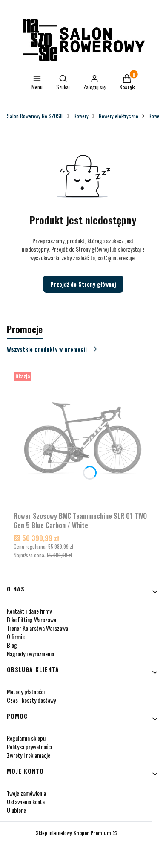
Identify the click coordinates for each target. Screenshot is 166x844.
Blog (12, 644)
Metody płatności (26, 691)
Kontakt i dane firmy (29, 610)
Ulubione (16, 810)
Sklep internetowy (73, 832)
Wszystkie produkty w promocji (47, 348)
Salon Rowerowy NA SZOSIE (35, 115)
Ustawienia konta (26, 801)
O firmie (16, 636)
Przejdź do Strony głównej (83, 283)
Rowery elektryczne (118, 115)
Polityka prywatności (29, 746)
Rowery (81, 115)
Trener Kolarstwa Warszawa (37, 627)
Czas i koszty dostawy (31, 700)
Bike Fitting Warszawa (31, 619)
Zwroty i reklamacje (28, 755)
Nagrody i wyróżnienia (30, 653)
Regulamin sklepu (26, 737)
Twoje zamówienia (26, 793)
